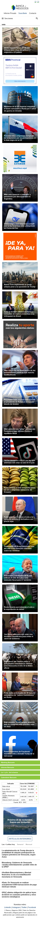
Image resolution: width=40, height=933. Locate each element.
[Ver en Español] (38, 2)
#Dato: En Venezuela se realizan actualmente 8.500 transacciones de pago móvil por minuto (19, 885)
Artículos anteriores (20, 839)
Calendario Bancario (9, 777)
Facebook (32, 907)
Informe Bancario (7, 767)
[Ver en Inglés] (35, 2)
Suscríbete (22, 13)
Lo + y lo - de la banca (9, 772)
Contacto (32, 13)
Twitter (24, 907)
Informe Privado (10, 13)
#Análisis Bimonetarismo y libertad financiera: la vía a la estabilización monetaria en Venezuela (16, 875)
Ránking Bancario (8, 762)
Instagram (16, 907)
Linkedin (7, 907)
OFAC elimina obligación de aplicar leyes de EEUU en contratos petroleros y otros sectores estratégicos (19, 895)
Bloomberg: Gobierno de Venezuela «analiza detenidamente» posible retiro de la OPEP (19, 865)
